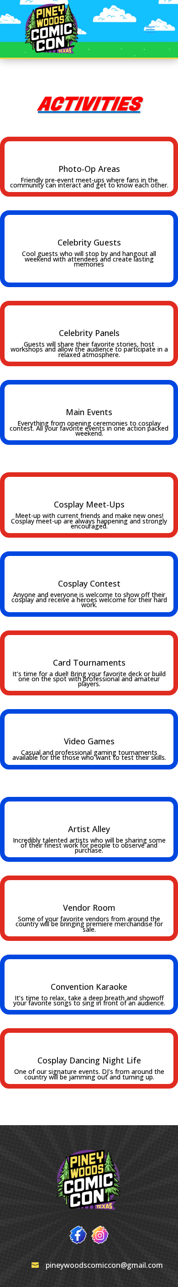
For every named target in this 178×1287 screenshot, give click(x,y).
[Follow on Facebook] (78, 1235)
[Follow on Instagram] (100, 1235)
